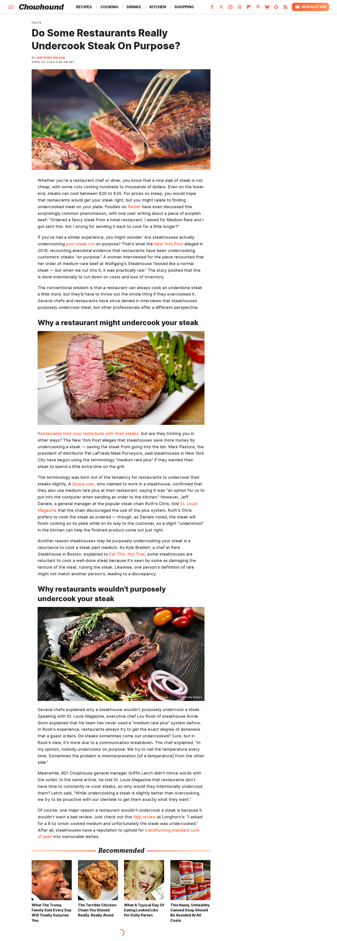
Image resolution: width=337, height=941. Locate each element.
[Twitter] (221, 8)
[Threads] (239, 8)
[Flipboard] (248, 8)
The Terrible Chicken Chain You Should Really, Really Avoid (97, 910)
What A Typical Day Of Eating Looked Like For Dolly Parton (144, 910)
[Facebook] (212, 8)
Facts (36, 23)
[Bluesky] (267, 8)
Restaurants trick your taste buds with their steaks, (89, 433)
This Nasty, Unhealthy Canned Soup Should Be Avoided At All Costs (190, 913)
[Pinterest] (258, 8)
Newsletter (313, 7)
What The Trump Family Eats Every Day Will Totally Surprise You (52, 913)
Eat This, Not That (127, 554)
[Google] (276, 8)
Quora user (83, 484)
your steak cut (80, 243)
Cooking (109, 7)
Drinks (134, 7)
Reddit (134, 206)
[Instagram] (230, 8)
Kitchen (157, 7)
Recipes (84, 7)
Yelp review (144, 816)
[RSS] (285, 8)
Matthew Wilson (51, 57)
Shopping (184, 7)
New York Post (168, 243)
